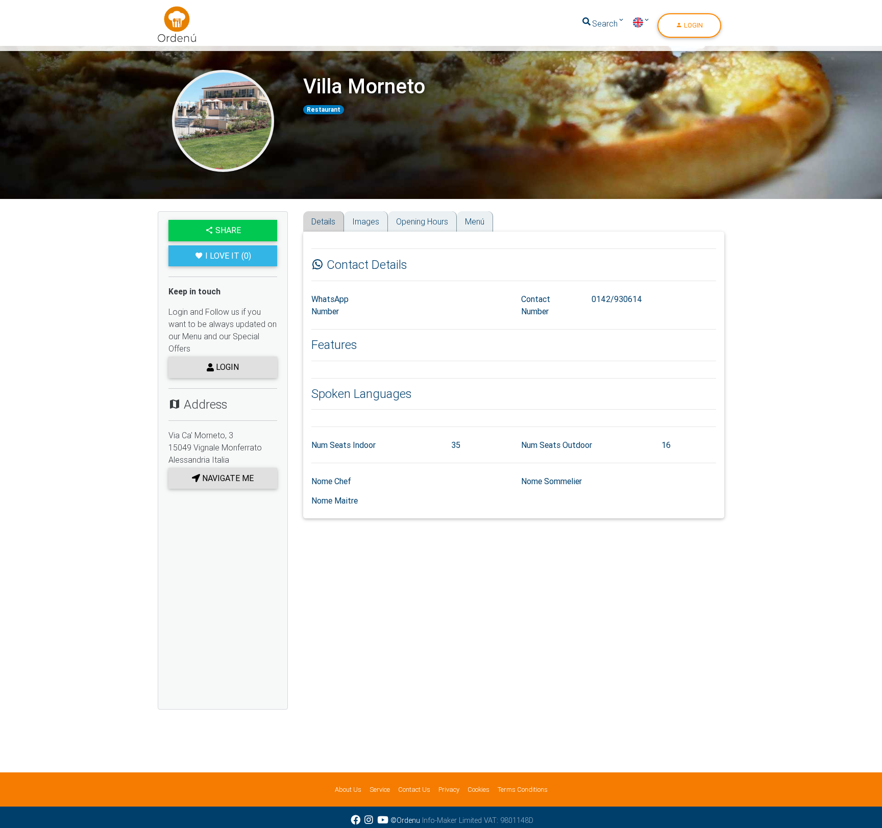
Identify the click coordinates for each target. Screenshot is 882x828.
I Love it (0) (228, 255)
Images (365, 221)
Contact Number (535, 305)
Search (605, 23)
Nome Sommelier (551, 481)
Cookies (478, 789)
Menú (474, 221)
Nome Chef (331, 481)
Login (692, 25)
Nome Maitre (334, 500)
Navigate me (227, 478)
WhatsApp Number (330, 305)
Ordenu (170, 12)
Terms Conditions (523, 789)
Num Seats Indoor (343, 445)
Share (227, 230)
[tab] (306, 214)
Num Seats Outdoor (556, 445)
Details (323, 221)
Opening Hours (422, 221)
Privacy (448, 789)
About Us (348, 789)
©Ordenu (405, 820)
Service (380, 789)
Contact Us (414, 789)
